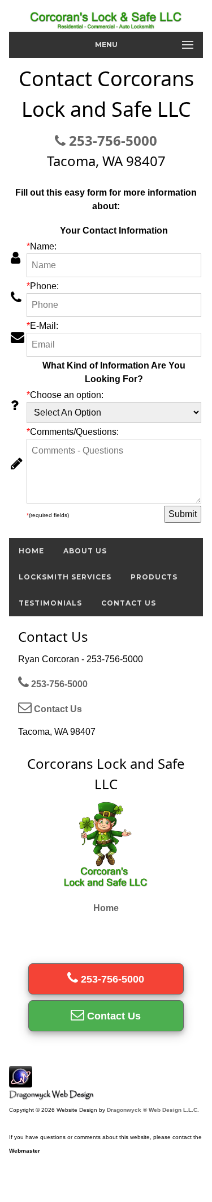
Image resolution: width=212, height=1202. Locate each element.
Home (31, 551)
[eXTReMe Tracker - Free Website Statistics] (20, 1081)
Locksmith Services (65, 577)
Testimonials (50, 603)
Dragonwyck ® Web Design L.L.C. (153, 1110)
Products (154, 577)
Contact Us (128, 603)
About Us (85, 551)
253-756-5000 (111, 140)
